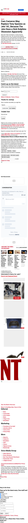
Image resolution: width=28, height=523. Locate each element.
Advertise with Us (7, 428)
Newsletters (6, 420)
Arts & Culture (6, 415)
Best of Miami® (5, 498)
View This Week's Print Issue (8, 404)
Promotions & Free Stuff (9, 426)
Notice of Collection (6, 97)
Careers (5, 444)
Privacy (17, 97)
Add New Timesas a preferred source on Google (9, 47)
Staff (4, 442)
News (4, 411)
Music (4, 417)
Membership (6, 447)
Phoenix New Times (8, 458)
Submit (6, 513)
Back (2, 513)
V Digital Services (7, 460)
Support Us (21, 9)
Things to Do (4, 493)
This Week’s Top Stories (7, 496)
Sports (2, 19)
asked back (4, 128)
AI (18, 463)
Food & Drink (6, 413)
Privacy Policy (6, 431)
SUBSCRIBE (5, 108)
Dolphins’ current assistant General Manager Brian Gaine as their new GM (12, 125)
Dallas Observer (7, 453)
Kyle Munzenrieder (7, 43)
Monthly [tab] (9, 151)
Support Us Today (5, 160)
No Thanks (3, 501)
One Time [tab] (4, 151)
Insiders (3, 495)
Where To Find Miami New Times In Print (11, 407)
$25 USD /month (15, 155)
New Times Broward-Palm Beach (11, 457)
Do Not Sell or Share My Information (10, 473)
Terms (13, 97)
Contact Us (5, 439)
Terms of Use (6, 429)
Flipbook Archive (7, 446)
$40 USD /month (5, 157)
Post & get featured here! (9, 276)
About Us (5, 437)
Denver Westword (7, 455)
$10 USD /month (5, 155)
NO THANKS (12, 108)
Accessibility (15, 463)
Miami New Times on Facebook (12, 133)
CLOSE (3, 118)
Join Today (3, 499)
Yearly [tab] (14, 151)
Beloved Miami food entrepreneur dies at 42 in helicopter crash (14, 14)
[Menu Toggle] (2, 10)
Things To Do (6, 419)
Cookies (10, 463)
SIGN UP (4, 95)
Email (2, 91)
